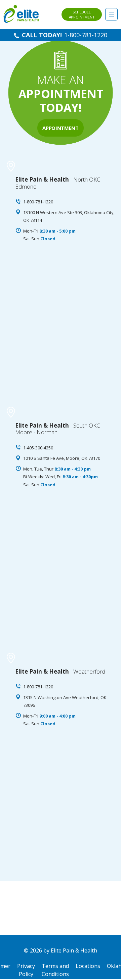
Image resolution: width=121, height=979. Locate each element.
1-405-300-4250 (38, 448)
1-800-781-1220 (85, 35)
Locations (88, 966)
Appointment (60, 128)
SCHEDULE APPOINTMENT (82, 14)
